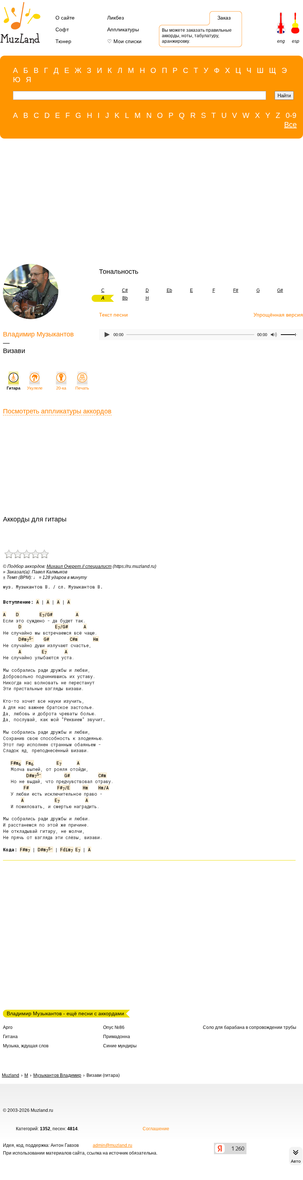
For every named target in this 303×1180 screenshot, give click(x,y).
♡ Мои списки (124, 41)
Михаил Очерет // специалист (79, 566)
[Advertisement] (148, 203)
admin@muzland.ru (112, 1145)
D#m (25, 639)
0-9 (291, 115)
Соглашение (156, 1128)
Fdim (66, 849)
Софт (62, 29)
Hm (95, 639)
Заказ (224, 18)
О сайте (65, 18)
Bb (125, 298)
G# (280, 290)
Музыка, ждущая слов (25, 1045)
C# (125, 290)
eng (281, 41)
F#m (16, 763)
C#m (74, 639)
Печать (82, 388)
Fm (29, 763)
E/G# (46, 614)
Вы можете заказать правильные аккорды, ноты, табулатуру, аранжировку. (197, 36)
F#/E (63, 787)
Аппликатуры (123, 29)
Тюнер (63, 41)
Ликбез (115, 18)
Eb (169, 290)
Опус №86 (114, 1027)
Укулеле (34, 388)
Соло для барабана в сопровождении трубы (249, 1027)
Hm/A (103, 787)
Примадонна (116, 1036)
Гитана (10, 1036)
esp (295, 41)
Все (290, 125)
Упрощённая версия (278, 315)
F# (235, 290)
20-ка (61, 388)
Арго (8, 1027)
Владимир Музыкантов (38, 334)
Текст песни (113, 315)
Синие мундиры (120, 1045)
